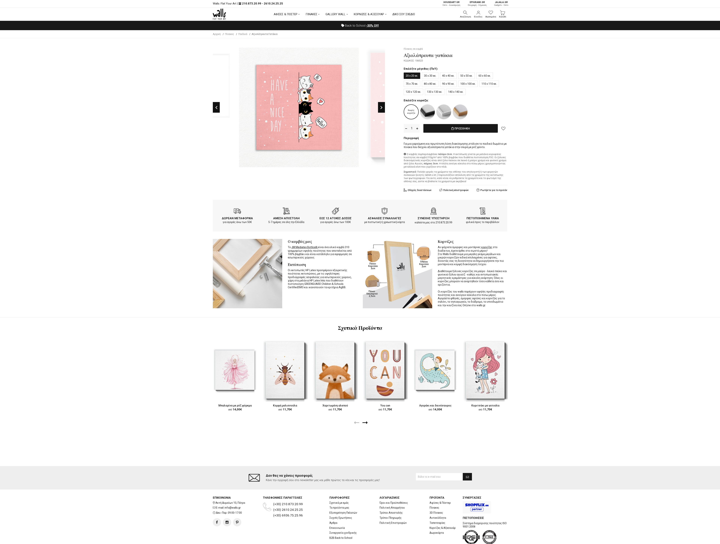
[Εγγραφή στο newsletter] (467, 476)
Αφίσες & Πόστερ (440, 502)
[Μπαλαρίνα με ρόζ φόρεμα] (235, 370)
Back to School (361, 25)
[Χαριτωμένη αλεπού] (335, 370)
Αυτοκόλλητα (438, 517)
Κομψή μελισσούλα (285, 405)
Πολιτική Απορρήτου (392, 507)
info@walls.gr (233, 507)
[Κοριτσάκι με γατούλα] (485, 370)
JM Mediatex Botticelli (304, 247)
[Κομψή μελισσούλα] (285, 370)
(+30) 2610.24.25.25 (288, 510)
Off (372, 25)
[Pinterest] (237, 522)
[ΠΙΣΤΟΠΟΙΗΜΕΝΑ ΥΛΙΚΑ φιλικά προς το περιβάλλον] (482, 212)
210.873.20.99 (251, 3)
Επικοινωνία (337, 527)
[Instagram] (227, 522)
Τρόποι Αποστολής (391, 512)
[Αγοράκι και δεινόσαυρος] (435, 370)
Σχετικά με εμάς (339, 502)
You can (385, 405)
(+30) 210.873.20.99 (288, 504)
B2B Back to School (340, 537)
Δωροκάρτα (437, 532)
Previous (216, 107)
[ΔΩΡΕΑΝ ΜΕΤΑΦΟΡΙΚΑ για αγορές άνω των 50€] (237, 212)
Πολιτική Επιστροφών (393, 522)
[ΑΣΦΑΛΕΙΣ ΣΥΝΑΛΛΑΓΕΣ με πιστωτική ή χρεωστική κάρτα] (384, 212)
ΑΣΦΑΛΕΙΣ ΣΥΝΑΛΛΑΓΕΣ (384, 218)
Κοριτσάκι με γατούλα (485, 405)
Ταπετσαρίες (437, 522)
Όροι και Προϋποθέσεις (394, 502)
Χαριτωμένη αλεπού (335, 405)
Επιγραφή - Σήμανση (477, 3)
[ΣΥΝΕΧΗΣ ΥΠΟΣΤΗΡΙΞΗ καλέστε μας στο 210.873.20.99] (433, 212)
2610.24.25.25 (273, 3)
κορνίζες (486, 247)
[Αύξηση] (417, 128)
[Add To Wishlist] (503, 128)
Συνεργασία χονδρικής (343, 532)
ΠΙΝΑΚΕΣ (311, 14)
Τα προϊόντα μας (339, 507)
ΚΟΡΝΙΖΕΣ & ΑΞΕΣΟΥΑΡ (369, 14)
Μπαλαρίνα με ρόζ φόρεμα (235, 405)
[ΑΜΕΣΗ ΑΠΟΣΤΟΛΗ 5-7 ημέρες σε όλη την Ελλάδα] (286, 212)
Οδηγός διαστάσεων (419, 190)
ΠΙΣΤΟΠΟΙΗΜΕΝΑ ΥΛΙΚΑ (482, 218)
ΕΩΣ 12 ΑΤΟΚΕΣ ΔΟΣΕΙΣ (336, 218)
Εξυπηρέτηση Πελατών (343, 512)
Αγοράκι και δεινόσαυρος (435, 405)
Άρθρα (333, 522)
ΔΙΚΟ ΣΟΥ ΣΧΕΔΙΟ (403, 14)
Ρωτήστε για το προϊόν (493, 190)
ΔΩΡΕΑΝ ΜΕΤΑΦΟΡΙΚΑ (237, 218)
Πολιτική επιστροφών (456, 190)
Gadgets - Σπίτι (501, 3)
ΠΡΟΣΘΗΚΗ (462, 128)
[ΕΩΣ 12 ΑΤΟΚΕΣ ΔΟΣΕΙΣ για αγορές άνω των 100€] (335, 212)
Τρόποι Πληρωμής (391, 517)
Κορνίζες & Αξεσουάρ (443, 527)
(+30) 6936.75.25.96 (288, 515)
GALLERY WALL (335, 14)
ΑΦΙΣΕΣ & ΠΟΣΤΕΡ (286, 14)
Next (381, 107)
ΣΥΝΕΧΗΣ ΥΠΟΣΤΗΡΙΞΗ (433, 218)
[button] (465, 14)
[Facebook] (217, 522)
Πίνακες (434, 507)
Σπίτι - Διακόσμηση (451, 3)
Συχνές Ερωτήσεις (340, 517)
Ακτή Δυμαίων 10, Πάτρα (230, 502)
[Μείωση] (406, 128)
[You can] (385, 370)
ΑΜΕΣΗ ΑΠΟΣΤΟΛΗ (286, 218)
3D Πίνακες (436, 512)
